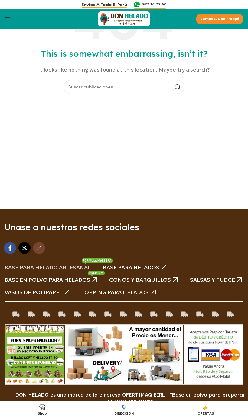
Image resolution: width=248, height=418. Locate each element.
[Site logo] (124, 18)
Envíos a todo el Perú (104, 4)
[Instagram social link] (39, 248)
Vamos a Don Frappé (219, 18)
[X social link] (24, 248)
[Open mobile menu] (8, 19)
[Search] (177, 87)
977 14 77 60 (154, 4)
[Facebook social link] (10, 248)
